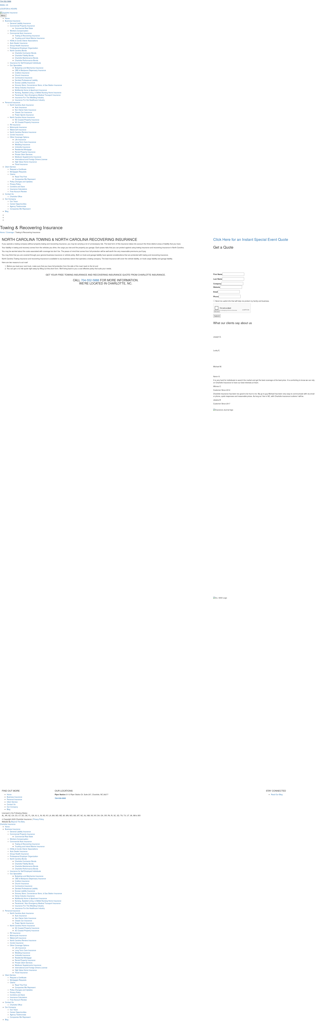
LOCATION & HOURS (8, 8)
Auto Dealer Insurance (18, 43)
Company (217, 283)
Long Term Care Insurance (25, 142)
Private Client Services (23, 154)
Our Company (10, 199)
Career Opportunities (18, 204)
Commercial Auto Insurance (21, 33)
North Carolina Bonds (18, 50)
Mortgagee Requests (18, 171)
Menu (3, 15)
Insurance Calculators (18, 189)
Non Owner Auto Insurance (25, 110)
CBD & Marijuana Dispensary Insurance (30, 70)
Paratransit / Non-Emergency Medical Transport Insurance (38, 95)
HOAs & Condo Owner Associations (24, 40)
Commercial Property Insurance (22, 25)
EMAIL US (4, 5)
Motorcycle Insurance (18, 127)
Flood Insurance (21, 164)
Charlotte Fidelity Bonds (24, 55)
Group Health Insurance (19, 45)
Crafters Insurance (22, 72)
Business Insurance (12, 21)
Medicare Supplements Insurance (28, 157)
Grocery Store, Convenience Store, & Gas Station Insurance (38, 85)
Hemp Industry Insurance (25, 87)
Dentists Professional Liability (26, 80)
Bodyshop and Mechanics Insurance (29, 68)
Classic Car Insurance (23, 112)
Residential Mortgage (23, 149)
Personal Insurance (12, 102)
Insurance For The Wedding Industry (29, 97)
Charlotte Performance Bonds (26, 60)
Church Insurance (22, 75)
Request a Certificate (18, 169)
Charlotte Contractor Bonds (25, 53)
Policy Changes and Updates (21, 181)
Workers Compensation (19, 30)
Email (215, 292)
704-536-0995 (60, 798)
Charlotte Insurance (7, 824)
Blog (6, 211)
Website (216, 287)
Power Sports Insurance (24, 115)
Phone (216, 296)
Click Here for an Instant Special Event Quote (250, 239)
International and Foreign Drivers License (31, 159)
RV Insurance (15, 124)
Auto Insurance (21, 107)
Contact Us (9, 194)
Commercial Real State (24, 28)
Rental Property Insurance (25, 152)
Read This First (21, 176)
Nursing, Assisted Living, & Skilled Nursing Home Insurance (38, 92)
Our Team (14, 201)
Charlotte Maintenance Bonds (26, 58)
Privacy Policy (15, 184)
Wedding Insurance (22, 144)
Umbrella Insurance (22, 147)
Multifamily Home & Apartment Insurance (31, 90)
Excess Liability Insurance (25, 82)
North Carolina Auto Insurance (22, 105)
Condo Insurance (16, 134)
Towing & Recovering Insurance (27, 35)
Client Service (10, 166)
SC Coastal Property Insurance (27, 122)
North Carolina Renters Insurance (23, 132)
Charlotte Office (16, 196)
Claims (12, 174)
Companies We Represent (25, 179)
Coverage (10, 232)
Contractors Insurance (23, 77)
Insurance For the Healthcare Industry (30, 100)
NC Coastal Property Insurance (27, 119)
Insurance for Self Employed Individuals (25, 63)
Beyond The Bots (18, 821)
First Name (217, 274)
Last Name (217, 279)
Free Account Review (18, 191)
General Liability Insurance (20, 23)
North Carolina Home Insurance (22, 117)
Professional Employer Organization (24, 48)
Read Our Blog (277, 794)
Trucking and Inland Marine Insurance (30, 38)
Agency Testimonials (18, 206)
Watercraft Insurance (18, 129)
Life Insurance (20, 139)
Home (7, 18)
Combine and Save (17, 186)
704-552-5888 (5, 1)
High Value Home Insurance (26, 162)
